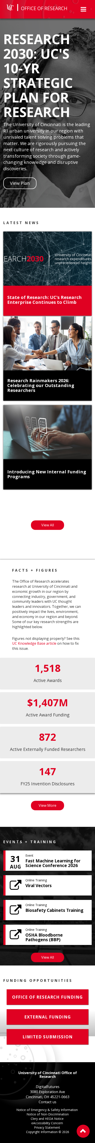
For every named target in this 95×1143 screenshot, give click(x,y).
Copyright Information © (47, 1132)
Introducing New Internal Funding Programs (46, 474)
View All (52, 526)
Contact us (47, 1102)
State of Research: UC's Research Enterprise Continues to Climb (44, 299)
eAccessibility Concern (47, 1123)
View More (51, 806)
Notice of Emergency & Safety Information (47, 1110)
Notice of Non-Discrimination (48, 1114)
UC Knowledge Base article (34, 643)
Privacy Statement (47, 1128)
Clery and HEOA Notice (48, 1119)
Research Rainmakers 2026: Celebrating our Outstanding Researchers (40, 385)
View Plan (20, 183)
